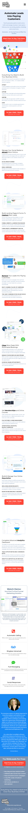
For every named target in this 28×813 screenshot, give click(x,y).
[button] (25, 5)
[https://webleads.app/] (6, 5)
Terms (21, 808)
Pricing (7, 808)
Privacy (14, 808)
